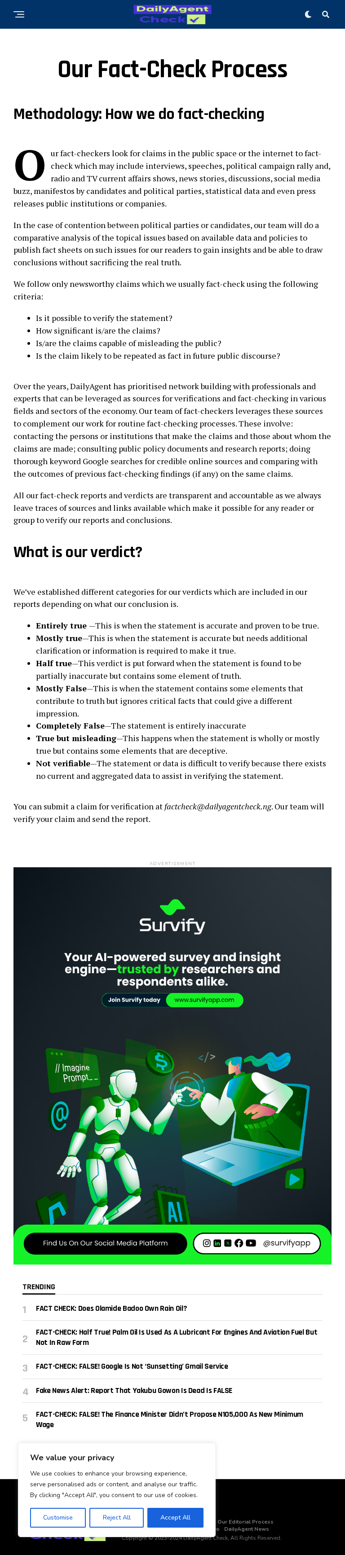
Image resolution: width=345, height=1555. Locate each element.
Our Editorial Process (245, 1521)
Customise (58, 1517)
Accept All (175, 1517)
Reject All (117, 1517)
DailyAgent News (246, 1529)
